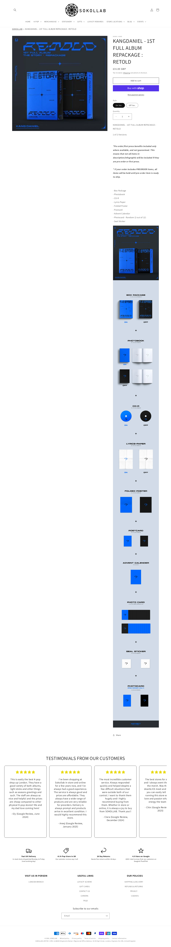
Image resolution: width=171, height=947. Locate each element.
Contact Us (84, 891)
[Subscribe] (106, 916)
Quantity (116, 111)
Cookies (135, 896)
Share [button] (118, 735)
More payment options (136, 95)
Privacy (133, 891)
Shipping (126, 73)
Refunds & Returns (134, 886)
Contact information (119, 938)
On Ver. (119, 105)
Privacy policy (77, 938)
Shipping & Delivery (134, 882)
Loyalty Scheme (84, 882)
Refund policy (64, 938)
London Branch (36, 882)
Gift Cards (84, 886)
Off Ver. (132, 105)
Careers (84, 896)
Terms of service (90, 938)
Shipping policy (103, 938)
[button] (15, 10)
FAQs (85, 900)
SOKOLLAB (17, 29)
